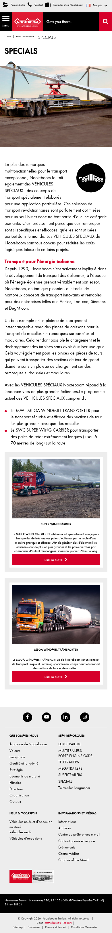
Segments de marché (24, 776)
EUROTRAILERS (69, 744)
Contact (38, 5)
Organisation (19, 795)
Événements (66, 847)
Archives (64, 828)
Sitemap (18, 927)
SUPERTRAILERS (70, 775)
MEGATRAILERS (70, 769)
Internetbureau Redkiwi (58, 923)
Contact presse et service (76, 841)
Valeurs (14, 750)
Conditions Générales (84, 927)
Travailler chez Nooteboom (68, 5)
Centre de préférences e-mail (79, 834)
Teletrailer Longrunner (74, 788)
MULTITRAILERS (70, 750)
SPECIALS (65, 781)
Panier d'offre (18, 5)
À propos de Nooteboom (28, 744)
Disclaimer (34, 927)
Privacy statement (55, 927)
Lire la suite (54, 560)
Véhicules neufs (20, 832)
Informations (67, 821)
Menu (4, 21)
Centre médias (68, 853)
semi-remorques (25, 36)
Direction (16, 789)
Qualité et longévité (23, 763)
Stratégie (16, 770)
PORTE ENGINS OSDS (75, 756)
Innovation (17, 757)
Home (8, 36)
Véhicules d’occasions (25, 838)
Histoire (15, 782)
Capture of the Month (73, 860)
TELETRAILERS (68, 762)
